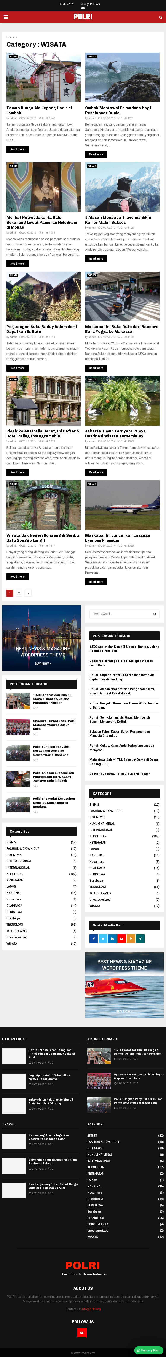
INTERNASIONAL (18, 867)
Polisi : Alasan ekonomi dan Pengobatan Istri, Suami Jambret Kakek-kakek (53, 776)
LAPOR (11, 886)
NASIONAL (13, 893)
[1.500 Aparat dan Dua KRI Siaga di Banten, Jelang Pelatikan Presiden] (18, 701)
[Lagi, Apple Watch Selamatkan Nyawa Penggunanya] (14, 1081)
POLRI (83, 17)
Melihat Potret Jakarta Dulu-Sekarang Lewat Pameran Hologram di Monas (41, 222)
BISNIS (11, 842)
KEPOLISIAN (15, 874)
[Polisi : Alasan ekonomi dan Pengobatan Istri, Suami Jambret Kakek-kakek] (18, 779)
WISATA (13, 56)
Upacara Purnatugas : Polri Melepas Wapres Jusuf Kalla (54, 725)
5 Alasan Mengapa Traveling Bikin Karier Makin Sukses (118, 220)
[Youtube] (82, 1332)
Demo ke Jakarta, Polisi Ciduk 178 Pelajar (119, 774)
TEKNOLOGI (14, 924)
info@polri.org (91, 1309)
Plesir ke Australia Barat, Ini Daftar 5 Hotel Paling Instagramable (42, 434)
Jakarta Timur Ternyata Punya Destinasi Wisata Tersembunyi (115, 434)
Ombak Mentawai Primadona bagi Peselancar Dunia (118, 110)
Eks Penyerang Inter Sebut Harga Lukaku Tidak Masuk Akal (53, 1186)
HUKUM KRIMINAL (19, 861)
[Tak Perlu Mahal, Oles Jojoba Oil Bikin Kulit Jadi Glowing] (14, 1106)
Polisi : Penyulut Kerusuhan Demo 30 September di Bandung (54, 802)
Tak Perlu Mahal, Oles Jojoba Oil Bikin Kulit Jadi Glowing (51, 1101)
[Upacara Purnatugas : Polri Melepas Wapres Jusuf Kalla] (18, 727)
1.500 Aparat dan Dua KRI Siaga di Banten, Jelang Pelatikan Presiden (53, 699)
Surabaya (13, 918)
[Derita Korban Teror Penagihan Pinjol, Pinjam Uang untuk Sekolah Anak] (14, 1056)
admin (13, 118)
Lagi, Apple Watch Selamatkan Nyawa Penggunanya (49, 1077)
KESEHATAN (14, 880)
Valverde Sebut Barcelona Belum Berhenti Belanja (53, 1161)
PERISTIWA (14, 912)
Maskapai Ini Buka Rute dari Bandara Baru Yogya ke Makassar (122, 329)
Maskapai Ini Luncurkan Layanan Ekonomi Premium (117, 538)
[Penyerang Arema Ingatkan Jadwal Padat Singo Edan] (14, 1141)
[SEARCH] (155, 614)
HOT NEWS (14, 855)
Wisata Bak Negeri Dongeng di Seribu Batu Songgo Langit (42, 538)
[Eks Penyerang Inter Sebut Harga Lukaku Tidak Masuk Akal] (14, 1190)
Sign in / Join (92, 4)
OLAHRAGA (14, 905)
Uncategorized (17, 937)
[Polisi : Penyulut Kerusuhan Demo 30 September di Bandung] (18, 804)
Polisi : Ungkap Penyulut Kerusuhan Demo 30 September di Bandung (51, 750)
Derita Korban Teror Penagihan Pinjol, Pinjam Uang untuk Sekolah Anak (52, 1053)
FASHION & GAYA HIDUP (22, 848)
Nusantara (13, 899)
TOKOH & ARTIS (17, 931)
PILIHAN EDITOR (15, 1039)
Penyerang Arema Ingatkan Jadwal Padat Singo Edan (49, 1137)
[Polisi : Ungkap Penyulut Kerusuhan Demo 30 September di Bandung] (18, 753)
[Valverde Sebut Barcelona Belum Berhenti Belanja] (14, 1166)
